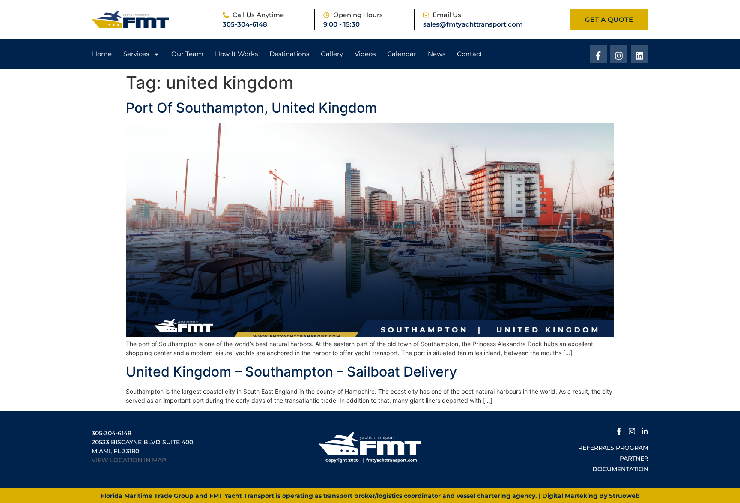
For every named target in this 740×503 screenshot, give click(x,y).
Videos (365, 54)
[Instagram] (618, 54)
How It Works (236, 54)
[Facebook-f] (598, 54)
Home (102, 54)
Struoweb (624, 496)
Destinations (289, 54)
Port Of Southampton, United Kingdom (251, 107)
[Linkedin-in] (644, 430)
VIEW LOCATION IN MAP (129, 460)
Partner (634, 458)
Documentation (620, 469)
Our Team (187, 54)
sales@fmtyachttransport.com (473, 24)
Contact (469, 54)
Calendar (401, 54)
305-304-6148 (245, 24)
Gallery (332, 54)
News (436, 54)
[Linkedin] (639, 54)
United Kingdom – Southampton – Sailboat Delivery (291, 371)
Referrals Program (613, 448)
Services (136, 54)
